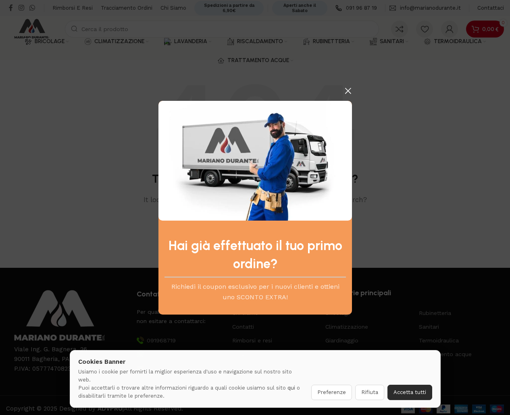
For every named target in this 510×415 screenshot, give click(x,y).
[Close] (348, 91)
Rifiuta (369, 392)
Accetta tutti (409, 392)
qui (291, 388)
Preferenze (331, 392)
